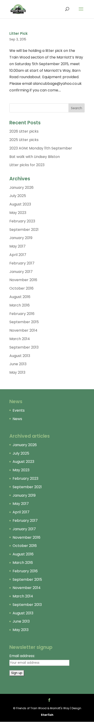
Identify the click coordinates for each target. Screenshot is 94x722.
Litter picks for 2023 (26, 165)
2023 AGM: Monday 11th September (40, 148)
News (17, 418)
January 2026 (21, 187)
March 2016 (19, 305)
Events (19, 410)
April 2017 (17, 254)
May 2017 (17, 246)
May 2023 (17, 212)
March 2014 (19, 338)
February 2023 (22, 221)
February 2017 (21, 263)
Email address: (22, 655)
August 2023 (20, 204)
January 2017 (21, 271)
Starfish (47, 715)
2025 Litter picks (24, 139)
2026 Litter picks (24, 131)
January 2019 (20, 237)
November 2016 (23, 279)
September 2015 (24, 322)
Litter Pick (18, 33)
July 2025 (17, 195)
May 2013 (17, 372)
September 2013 (24, 347)
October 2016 (21, 288)
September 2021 (24, 229)
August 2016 (19, 296)
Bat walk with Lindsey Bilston (34, 156)
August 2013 (19, 355)
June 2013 (17, 364)
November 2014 (23, 330)
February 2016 (21, 313)
